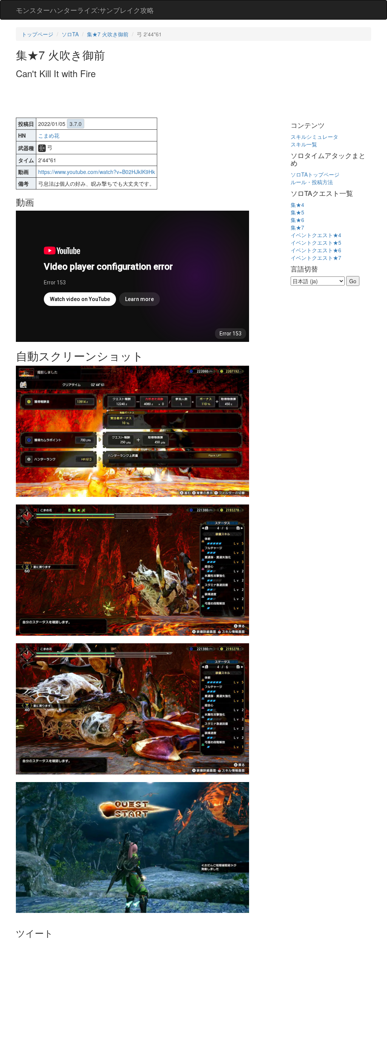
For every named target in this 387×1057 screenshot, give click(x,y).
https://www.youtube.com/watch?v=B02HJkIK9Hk (96, 171)
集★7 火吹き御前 (107, 34)
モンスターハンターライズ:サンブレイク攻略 (85, 10)
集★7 (297, 227)
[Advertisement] (153, 99)
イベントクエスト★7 (316, 257)
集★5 (297, 212)
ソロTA (70, 34)
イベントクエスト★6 (316, 250)
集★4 (297, 204)
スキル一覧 (304, 144)
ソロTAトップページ (315, 174)
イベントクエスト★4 (316, 235)
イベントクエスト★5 (316, 242)
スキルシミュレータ (314, 136)
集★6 (297, 220)
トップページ (37, 34)
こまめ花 (48, 135)
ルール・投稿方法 (312, 182)
